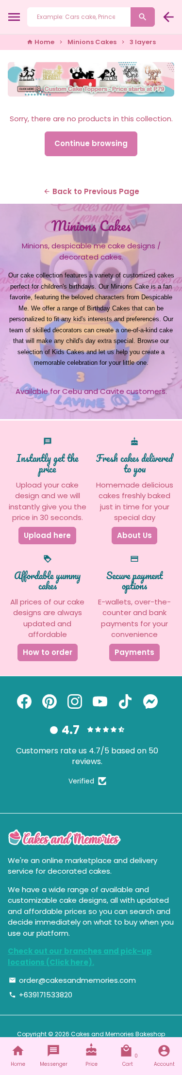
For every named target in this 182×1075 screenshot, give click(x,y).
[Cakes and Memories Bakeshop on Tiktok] (125, 701)
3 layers (143, 42)
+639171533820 (40, 995)
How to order (47, 652)
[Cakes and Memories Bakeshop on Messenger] (150, 701)
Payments (134, 652)
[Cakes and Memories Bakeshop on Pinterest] (49, 701)
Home (40, 42)
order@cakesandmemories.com (72, 980)
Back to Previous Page (91, 191)
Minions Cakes (91, 42)
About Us (134, 535)
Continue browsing (91, 143)
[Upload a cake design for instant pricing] (91, 79)
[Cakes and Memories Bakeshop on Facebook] (24, 701)
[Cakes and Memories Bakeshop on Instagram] (74, 701)
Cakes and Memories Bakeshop (118, 1034)
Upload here (47, 535)
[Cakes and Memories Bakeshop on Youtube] (100, 701)
